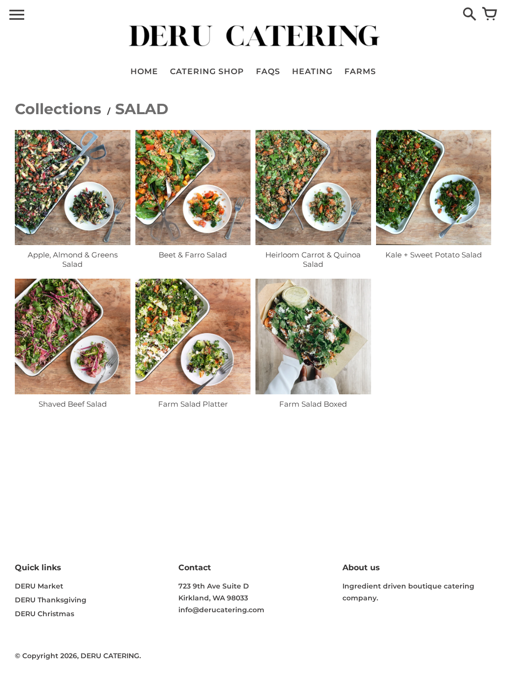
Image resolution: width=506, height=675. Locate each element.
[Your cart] (489, 14)
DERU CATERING (110, 655)
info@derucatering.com (221, 609)
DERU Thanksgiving (50, 599)
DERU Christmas (44, 613)
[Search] (469, 14)
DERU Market (39, 586)
